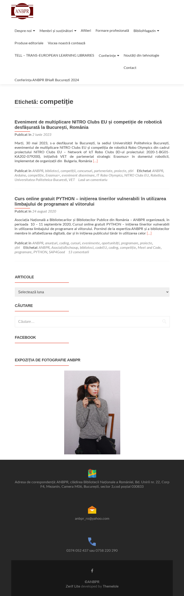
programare (129, 243)
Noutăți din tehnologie (141, 55)
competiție (36, 175)
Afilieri (86, 30)
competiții (68, 171)
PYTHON (40, 252)
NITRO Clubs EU (136, 175)
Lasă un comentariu (92, 180)
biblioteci (52, 171)
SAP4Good (57, 252)
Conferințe (107, 55)
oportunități (110, 243)
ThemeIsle (110, 586)
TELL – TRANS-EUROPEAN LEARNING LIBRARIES (54, 55)
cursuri (75, 243)
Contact (130, 68)
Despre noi (23, 31)
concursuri (84, 171)
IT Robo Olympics (109, 175)
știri (131, 171)
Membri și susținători (56, 31)
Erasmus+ (53, 175)
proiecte (120, 171)
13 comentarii (78, 252)
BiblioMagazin (145, 31)
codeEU (101, 247)
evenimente (91, 243)
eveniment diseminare (78, 175)
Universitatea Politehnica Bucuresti (41, 180)
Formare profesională (112, 30)
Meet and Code (149, 247)
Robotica (157, 175)
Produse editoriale (29, 43)
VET (72, 180)
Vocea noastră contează (66, 43)
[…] (95, 161)
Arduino (20, 175)
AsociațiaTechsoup (64, 247)
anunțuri (51, 243)
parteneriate (103, 171)
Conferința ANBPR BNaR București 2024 (47, 80)
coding (64, 243)
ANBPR (37, 171)
